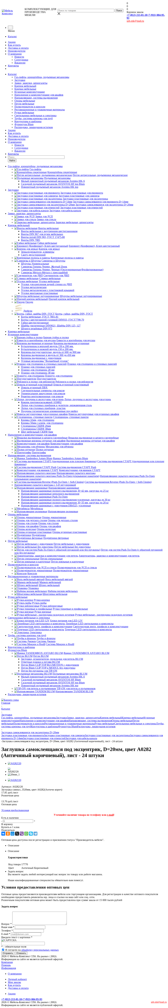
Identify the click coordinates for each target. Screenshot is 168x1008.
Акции (12, 42)
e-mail (110, 814)
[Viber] (22, 834)
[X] (17, 834)
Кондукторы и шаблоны (28, 121)
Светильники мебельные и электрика (35, 115)
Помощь (6, 965)
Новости (19, 56)
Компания (7, 962)
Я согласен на (32, 950)
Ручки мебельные (24, 112)
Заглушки (19, 80)
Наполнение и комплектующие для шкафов (38, 94)
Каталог (12, 36)
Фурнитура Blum (23, 124)
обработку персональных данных (40, 950)
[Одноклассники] (8, 834)
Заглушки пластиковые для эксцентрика (107, 735)
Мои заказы (14, 982)
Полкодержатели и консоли (29, 106)
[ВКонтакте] (3, 834)
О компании (15, 53)
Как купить (14, 45)
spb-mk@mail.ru (135, 21)
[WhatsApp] (26, 834)
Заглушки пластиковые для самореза (64, 735)
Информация (8, 968)
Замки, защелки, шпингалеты (30, 83)
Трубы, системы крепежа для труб (33, 118)
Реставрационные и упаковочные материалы (39, 109)
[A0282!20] (14, 763)
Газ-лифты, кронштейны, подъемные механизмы (41, 77)
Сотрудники (21, 59)
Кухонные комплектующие (29, 91)
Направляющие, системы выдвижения (36, 97)
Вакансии (19, 62)
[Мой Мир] (12, 834)
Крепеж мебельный (25, 86)
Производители (16, 50)
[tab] (87, 845)
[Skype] (31, 834)
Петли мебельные (24, 103)
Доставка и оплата (18, 48)
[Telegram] (35, 834)
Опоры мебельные (24, 100)
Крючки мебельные (25, 89)
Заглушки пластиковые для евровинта (22, 735)
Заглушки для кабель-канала (81, 738)
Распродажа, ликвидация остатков (33, 127)
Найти (12, 160)
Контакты (13, 65)
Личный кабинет (17, 979)
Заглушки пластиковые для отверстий (44, 738)
